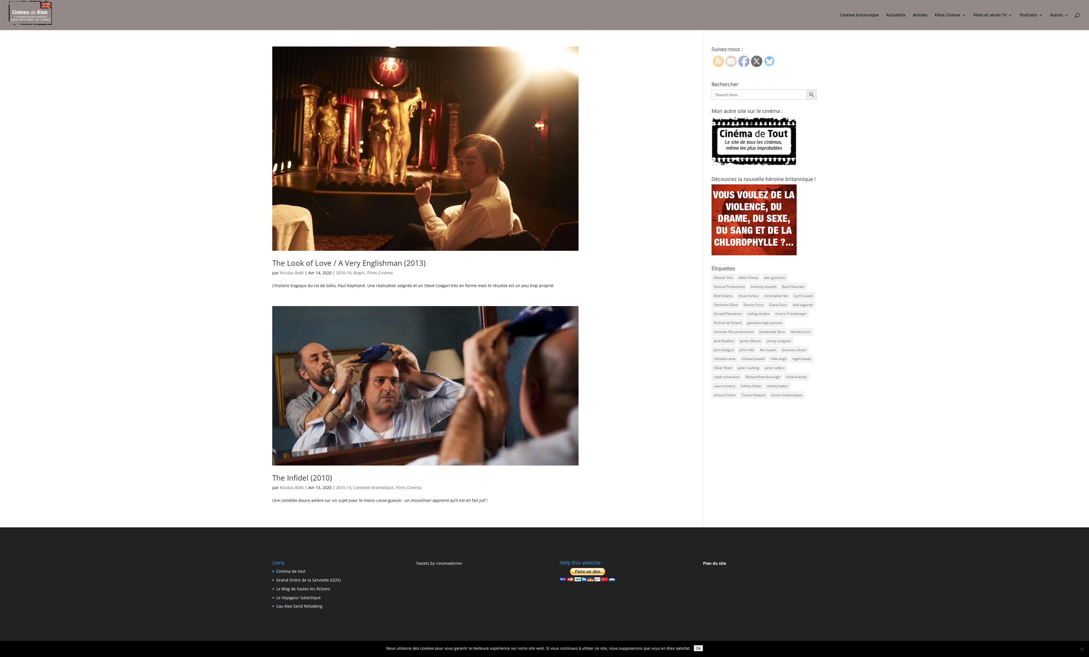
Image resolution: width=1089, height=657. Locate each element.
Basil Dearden (793, 286)
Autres (1056, 15)
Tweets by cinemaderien (439, 563)
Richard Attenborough (763, 376)
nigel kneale (801, 358)
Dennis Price (753, 304)
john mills (746, 350)
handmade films (772, 331)
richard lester (796, 376)
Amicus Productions (729, 286)
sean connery (724, 386)
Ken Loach (768, 350)
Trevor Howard (753, 395)
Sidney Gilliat (751, 386)
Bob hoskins (723, 295)
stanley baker (777, 386)
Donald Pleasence (728, 313)
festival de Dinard (728, 322)
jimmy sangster (779, 340)
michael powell (753, 358)
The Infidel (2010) (302, 478)
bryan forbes (748, 295)
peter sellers (775, 367)
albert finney (748, 277)
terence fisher (725, 395)
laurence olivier (794, 350)
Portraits (1028, 15)
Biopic (359, 272)
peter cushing (748, 367)
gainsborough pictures (765, 322)
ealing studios (759, 313)
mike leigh (779, 358)
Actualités (896, 15)
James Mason (750, 340)
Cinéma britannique (859, 15)
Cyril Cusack (803, 295)
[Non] (1082, 649)
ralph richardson (727, 376)
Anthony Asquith (763, 286)
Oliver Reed (723, 367)
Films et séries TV (990, 15)
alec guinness (775, 277)
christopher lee (776, 295)
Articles (920, 15)
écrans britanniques (787, 395)
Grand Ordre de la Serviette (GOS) (308, 580)
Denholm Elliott (726, 304)
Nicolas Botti (292, 272)
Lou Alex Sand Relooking (299, 606)
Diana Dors (778, 304)
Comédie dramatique (373, 487)
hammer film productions (734, 331)
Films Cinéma (947, 15)
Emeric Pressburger (791, 313)
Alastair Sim (723, 277)
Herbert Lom (801, 331)
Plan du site (714, 563)
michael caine (725, 358)
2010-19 (343, 272)
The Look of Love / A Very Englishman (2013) (349, 263)
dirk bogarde (803, 304)
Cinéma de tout (290, 571)
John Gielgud (724, 350)
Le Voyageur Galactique (298, 597)
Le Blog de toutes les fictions (303, 588)
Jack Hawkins (724, 340)
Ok (698, 648)
